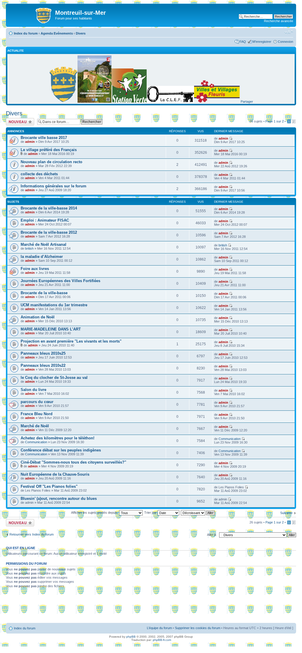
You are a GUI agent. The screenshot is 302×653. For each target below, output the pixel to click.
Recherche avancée (278, 21)
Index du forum (26, 33)
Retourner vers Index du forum (31, 534)
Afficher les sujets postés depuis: (95, 512)
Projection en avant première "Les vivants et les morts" (71, 341)
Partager (247, 101)
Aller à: (212, 534)
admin (30, 141)
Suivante (286, 513)
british (29, 248)
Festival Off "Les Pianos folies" (49, 486)
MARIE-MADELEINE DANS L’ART (51, 329)
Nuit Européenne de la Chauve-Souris (55, 474)
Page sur (274, 121)
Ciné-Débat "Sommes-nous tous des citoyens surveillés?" (73, 462)
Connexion (285, 41)
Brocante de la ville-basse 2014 (49, 208)
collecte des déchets (39, 174)
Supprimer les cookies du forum (197, 628)
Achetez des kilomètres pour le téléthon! (57, 438)
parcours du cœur (37, 402)
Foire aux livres (35, 268)
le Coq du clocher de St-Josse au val (54, 377)
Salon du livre (33, 389)
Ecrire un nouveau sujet (19, 121)
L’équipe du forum (159, 628)
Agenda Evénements (57, 33)
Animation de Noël (38, 317)
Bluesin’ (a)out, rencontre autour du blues (59, 498)
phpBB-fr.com (162, 639)
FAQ (242, 41)
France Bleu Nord (36, 414)
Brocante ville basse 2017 (44, 137)
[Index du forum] (31, 14)
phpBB (131, 636)
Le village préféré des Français (49, 150)
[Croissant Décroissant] (198, 512)
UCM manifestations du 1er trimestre (54, 305)
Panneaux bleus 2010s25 (43, 353)
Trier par (150, 512)
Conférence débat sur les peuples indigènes (61, 450)
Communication (36, 442)
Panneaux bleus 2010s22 (43, 365)
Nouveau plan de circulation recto (51, 162)
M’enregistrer (261, 41)
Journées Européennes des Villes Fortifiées (60, 281)
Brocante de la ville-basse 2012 (49, 232)
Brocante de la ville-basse (44, 293)
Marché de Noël (35, 426)
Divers (81, 33)
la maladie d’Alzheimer (42, 256)
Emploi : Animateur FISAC (45, 220)
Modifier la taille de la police (289, 32)
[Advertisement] (151, 607)
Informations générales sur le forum (53, 186)
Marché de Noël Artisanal (43, 244)
